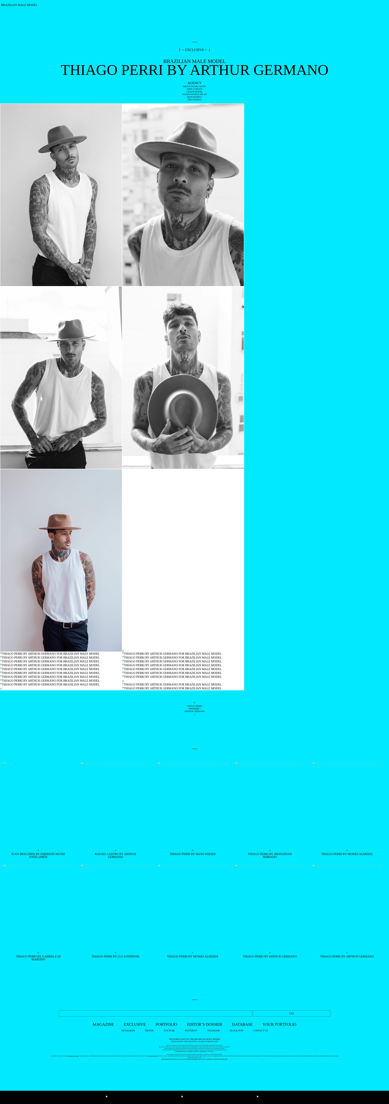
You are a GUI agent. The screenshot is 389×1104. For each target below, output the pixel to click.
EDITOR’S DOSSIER (204, 1024)
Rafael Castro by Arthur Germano (115, 855)
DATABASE (242, 1024)
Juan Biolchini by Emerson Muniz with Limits (38, 855)
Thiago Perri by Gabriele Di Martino (38, 958)
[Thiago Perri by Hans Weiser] (192, 805)
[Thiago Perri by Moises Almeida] (347, 805)
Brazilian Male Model (19, 5)
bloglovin (236, 1030)
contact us (260, 1030)
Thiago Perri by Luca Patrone (115, 956)
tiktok (149, 1030)
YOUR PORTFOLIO (279, 1024)
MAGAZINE (103, 1024)
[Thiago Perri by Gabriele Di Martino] (38, 908)
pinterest (191, 1030)
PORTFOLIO (166, 1024)
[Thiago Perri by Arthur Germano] (270, 908)
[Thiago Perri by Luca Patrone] (115, 908)
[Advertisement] (194, 27)
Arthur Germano (194, 711)
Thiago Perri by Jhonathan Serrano (270, 855)
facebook (213, 1030)
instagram (128, 1030)
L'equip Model (194, 91)
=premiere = (194, 708)
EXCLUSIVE (135, 1024)
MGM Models (194, 97)
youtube (169, 1030)
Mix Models (194, 99)
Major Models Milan (194, 94)
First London (194, 89)
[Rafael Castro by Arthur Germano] (115, 805)
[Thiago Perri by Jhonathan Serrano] (270, 805)
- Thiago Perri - (194, 706)
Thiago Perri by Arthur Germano (270, 956)
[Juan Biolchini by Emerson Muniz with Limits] (38, 805)
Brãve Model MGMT (194, 86)
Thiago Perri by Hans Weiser (193, 854)
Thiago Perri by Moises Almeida (347, 854)
